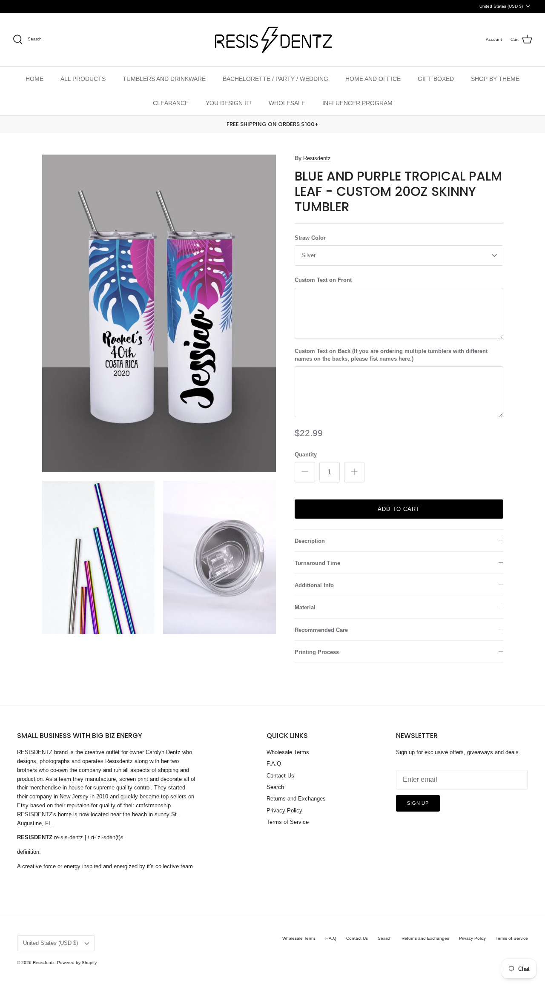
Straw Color (310, 238)
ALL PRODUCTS (83, 78)
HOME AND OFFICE (373, 78)
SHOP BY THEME (495, 78)
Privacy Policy (284, 810)
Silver (308, 255)
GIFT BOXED (436, 78)
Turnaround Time (317, 563)
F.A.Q (274, 763)
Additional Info (314, 585)
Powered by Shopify (77, 962)
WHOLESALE (287, 103)
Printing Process (317, 652)
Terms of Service (288, 822)
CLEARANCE (171, 103)
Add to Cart (399, 509)
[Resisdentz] (272, 39)
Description (310, 541)
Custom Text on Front (323, 280)
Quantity (306, 454)
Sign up (418, 803)
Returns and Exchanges (296, 798)
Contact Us (280, 775)
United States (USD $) (501, 6)
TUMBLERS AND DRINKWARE (164, 78)
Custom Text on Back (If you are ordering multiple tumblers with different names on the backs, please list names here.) (391, 355)
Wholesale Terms (288, 752)
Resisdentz (317, 158)
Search (275, 787)
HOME (34, 78)
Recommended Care (321, 630)
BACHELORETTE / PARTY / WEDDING (275, 78)
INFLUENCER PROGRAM (357, 103)
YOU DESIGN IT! (229, 103)
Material (305, 607)
